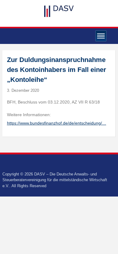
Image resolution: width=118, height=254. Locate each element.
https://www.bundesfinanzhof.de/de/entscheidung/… (56, 123)
